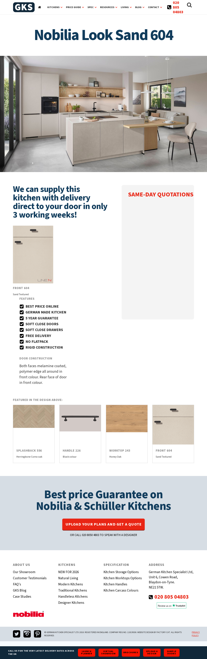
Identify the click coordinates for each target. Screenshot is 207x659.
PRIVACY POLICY (196, 634)
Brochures (130, 652)
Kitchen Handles (115, 584)
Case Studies (22, 596)
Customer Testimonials (30, 578)
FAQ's (17, 584)
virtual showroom (108, 652)
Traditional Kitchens (72, 590)
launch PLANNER (86, 652)
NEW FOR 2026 (68, 572)
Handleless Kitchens (73, 596)
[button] (55, 7)
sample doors (171, 652)
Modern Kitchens (70, 584)
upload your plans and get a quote (103, 524)
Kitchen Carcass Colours (121, 590)
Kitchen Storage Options (121, 572)
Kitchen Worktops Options (123, 578)
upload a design (152, 652)
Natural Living (68, 578)
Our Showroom (24, 572)
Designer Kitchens (71, 602)
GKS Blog (19, 590)
